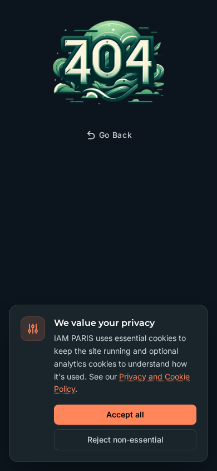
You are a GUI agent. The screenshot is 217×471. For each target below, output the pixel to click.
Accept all (125, 414)
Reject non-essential (125, 439)
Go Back (115, 135)
